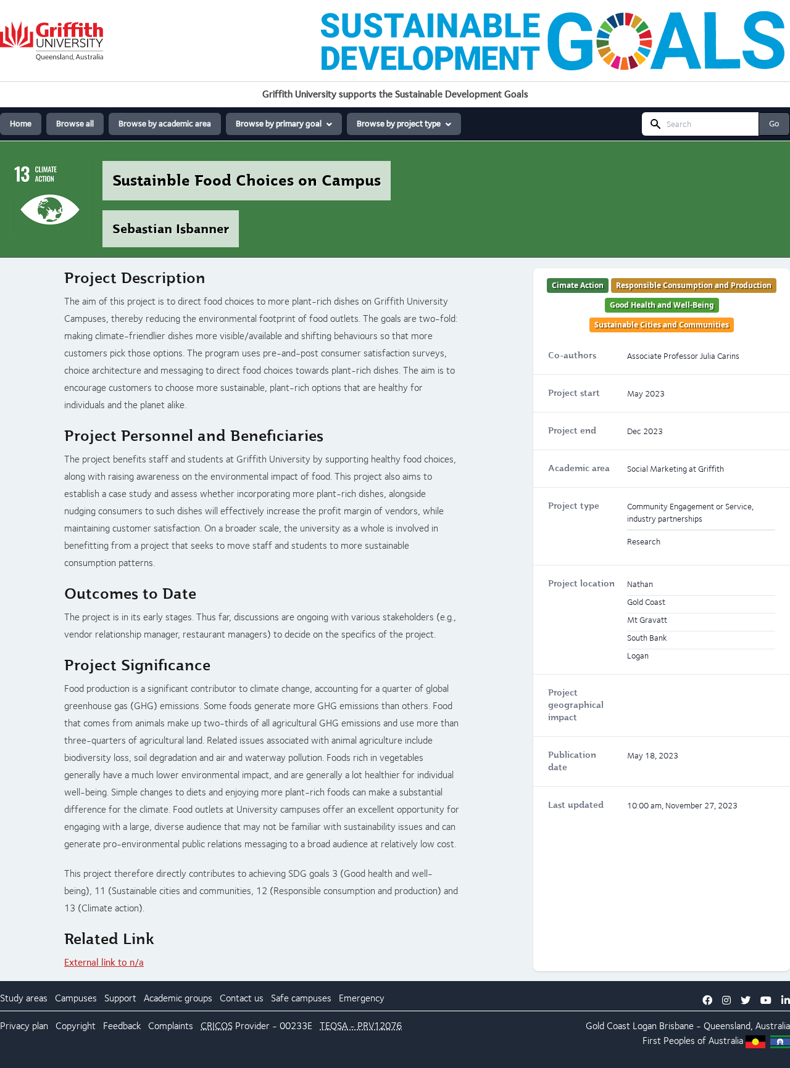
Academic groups (178, 998)
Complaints (170, 1026)
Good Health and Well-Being (662, 305)
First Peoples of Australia (692, 1040)
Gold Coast (608, 1026)
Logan (645, 1026)
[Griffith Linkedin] (785, 1000)
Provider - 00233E (256, 1026)
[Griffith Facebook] (707, 1000)
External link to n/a (104, 962)
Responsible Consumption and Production (693, 285)
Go (774, 123)
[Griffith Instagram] (726, 1000)
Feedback (122, 1026)
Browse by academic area (164, 123)
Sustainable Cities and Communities (661, 324)
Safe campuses (301, 998)
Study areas (24, 998)
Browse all (75, 123)
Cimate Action (578, 285)
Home (20, 123)
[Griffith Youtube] (765, 1000)
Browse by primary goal (279, 123)
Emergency (362, 998)
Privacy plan (24, 1026)
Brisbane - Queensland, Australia (724, 1026)
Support (120, 998)
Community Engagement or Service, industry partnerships (690, 512)
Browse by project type (399, 123)
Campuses (76, 998)
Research (643, 541)
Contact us (242, 998)
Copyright (76, 1026)
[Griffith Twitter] (745, 1000)
